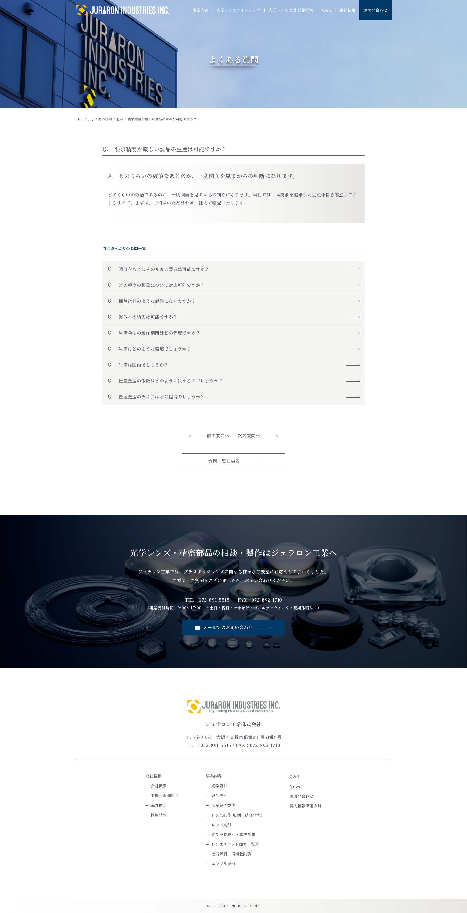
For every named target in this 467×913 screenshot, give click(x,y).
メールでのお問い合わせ (228, 627)
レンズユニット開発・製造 (235, 844)
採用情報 (159, 815)
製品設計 (219, 795)
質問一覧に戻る (224, 461)
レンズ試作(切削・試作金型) (236, 815)
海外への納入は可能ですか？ (150, 317)
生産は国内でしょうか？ (144, 365)
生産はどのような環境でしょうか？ (155, 349)
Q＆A (294, 776)
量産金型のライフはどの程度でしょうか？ (162, 397)
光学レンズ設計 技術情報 (291, 10)
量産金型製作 (223, 805)
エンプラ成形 (223, 863)
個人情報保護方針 (305, 805)
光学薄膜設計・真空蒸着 (233, 834)
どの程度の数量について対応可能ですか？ (162, 285)
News (295, 786)
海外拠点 (159, 805)
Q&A (326, 10)
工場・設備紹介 (165, 795)
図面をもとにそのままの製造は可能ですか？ (164, 269)
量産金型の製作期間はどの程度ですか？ (159, 333)
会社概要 (159, 785)
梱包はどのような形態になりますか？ (159, 301)
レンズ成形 (221, 824)
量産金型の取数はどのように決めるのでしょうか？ (171, 381)
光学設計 (219, 785)
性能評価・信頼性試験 (231, 854)
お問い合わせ (375, 10)
